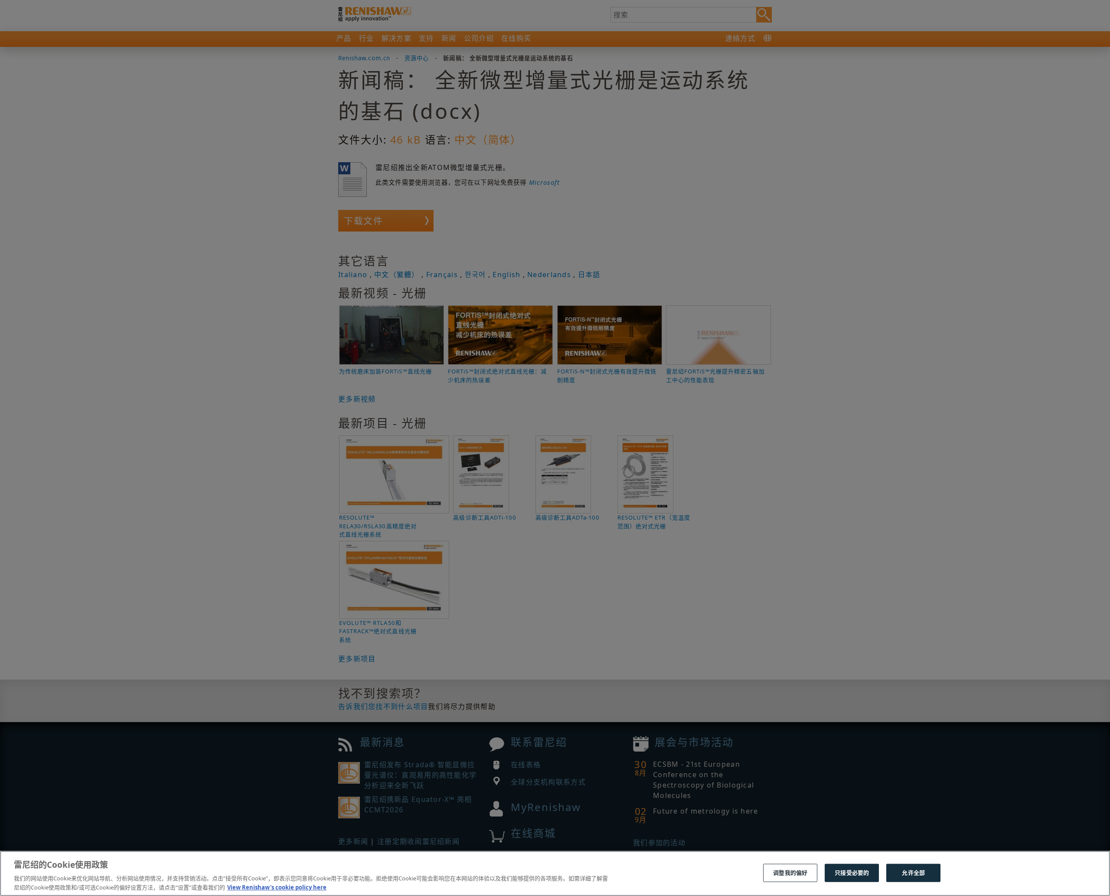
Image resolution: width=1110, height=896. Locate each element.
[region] (555, 873)
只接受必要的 (852, 872)
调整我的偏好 (790, 872)
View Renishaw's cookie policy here (276, 887)
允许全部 (913, 872)
